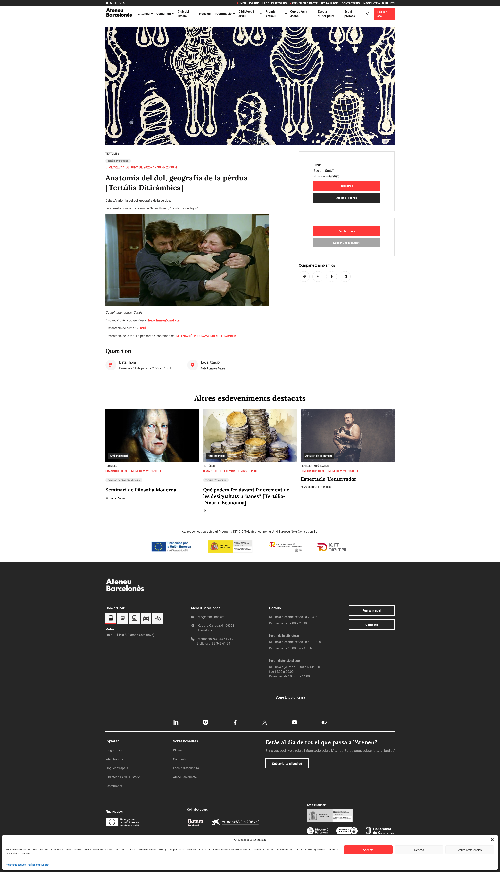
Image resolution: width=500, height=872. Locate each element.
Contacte (371, 625)
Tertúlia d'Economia (215, 480)
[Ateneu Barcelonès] (119, 21)
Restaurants (113, 786)
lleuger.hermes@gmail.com (164, 320)
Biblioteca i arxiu (246, 14)
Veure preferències (470, 849)
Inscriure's (346, 185)
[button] (492, 840)
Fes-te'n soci (382, 14)
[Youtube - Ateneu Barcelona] (106, 3)
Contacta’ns (351, 3)
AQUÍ (142, 328)
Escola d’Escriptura (326, 14)
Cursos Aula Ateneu (298, 14)
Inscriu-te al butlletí (379, 3)
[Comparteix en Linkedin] (345, 276)
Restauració (330, 3)
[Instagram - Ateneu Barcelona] (111, 3)
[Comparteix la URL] (304, 276)
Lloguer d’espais (274, 3)
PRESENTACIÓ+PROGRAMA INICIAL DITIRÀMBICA (205, 336)
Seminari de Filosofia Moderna (124, 480)
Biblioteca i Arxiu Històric (122, 777)
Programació (222, 14)
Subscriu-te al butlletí (346, 242)
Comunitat (163, 14)
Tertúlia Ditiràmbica (118, 160)
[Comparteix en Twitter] (317, 276)
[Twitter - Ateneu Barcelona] (119, 3)
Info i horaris (250, 3)
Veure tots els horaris (291, 697)
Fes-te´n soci (371, 611)
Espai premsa (349, 14)
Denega (419, 849)
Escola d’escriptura (186, 768)
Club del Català (183, 14)
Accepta (368, 849)
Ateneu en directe (305, 3)
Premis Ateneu (270, 14)
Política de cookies (16, 864)
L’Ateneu (144, 14)
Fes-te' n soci (347, 231)
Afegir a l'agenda (346, 197)
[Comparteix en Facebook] (331, 276)
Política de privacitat (38, 864)
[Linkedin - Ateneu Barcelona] (176, 724)
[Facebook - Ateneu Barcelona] (115, 3)
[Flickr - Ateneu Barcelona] (124, 3)
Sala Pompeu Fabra (213, 368)
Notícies (205, 14)
